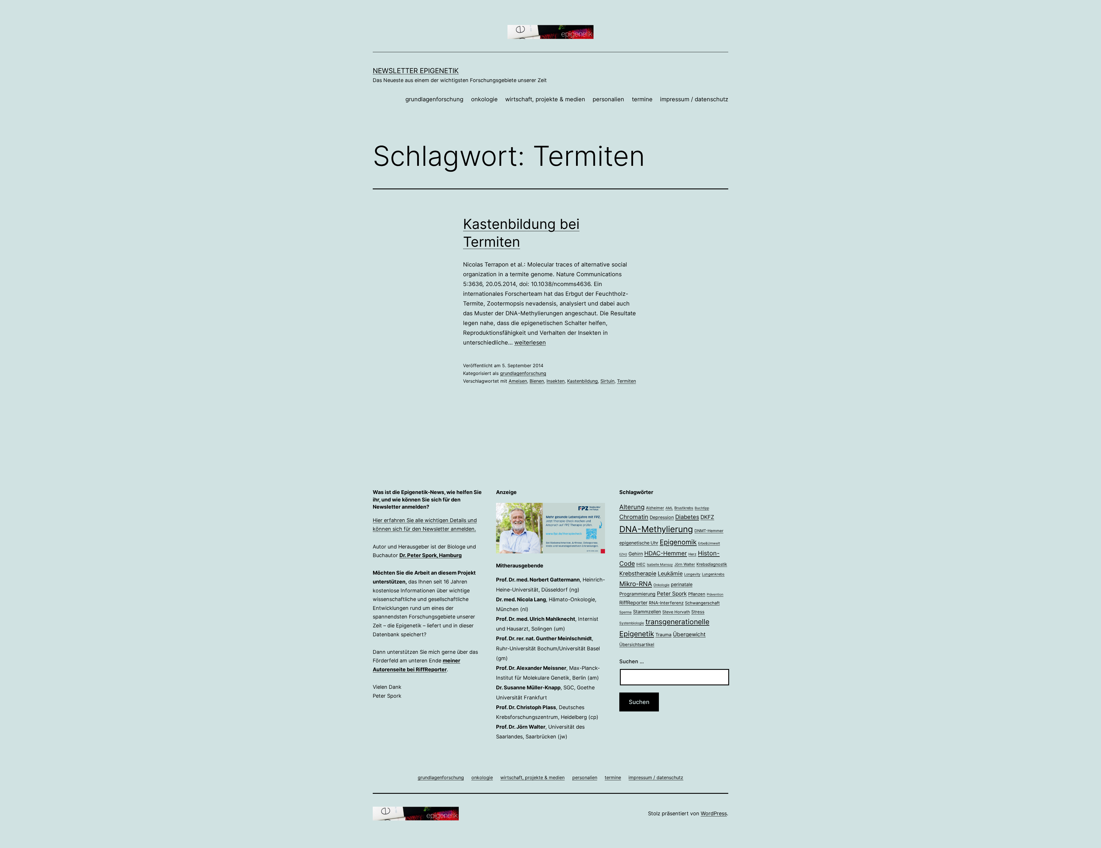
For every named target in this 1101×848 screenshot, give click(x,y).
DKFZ (707, 517)
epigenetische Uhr (638, 543)
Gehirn (635, 554)
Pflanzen (696, 594)
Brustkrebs (683, 508)
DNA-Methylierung (656, 529)
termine (642, 99)
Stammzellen (647, 611)
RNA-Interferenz (666, 603)
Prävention (715, 594)
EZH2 (623, 554)
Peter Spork (672, 593)
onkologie (484, 99)
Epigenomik (678, 542)
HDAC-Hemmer (665, 553)
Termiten (626, 381)
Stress (697, 611)
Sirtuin (607, 381)
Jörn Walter (684, 564)
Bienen (537, 381)
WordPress (714, 813)
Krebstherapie (637, 573)
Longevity (692, 574)
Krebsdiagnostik (711, 564)
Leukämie (670, 573)
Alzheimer (655, 507)
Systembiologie (631, 623)
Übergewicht (689, 634)
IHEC (640, 564)
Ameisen (518, 381)
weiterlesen (530, 342)
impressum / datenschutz (694, 99)
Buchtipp (702, 508)
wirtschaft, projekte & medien (545, 99)
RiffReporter (633, 603)
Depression (662, 517)
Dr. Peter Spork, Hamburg (430, 555)
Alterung (632, 507)
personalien (608, 99)
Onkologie (661, 585)
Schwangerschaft (702, 603)
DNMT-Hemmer (708, 530)
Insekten (555, 381)
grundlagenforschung (434, 99)
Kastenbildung (582, 381)
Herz (692, 554)
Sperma (625, 612)
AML (669, 508)
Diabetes (687, 517)
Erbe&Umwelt (709, 543)
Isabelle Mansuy (660, 565)
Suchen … (631, 661)
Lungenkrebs (713, 574)
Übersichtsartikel (636, 644)
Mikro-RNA (635, 584)
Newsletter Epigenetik (416, 71)
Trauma (663, 634)
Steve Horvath (676, 611)
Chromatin (633, 516)
